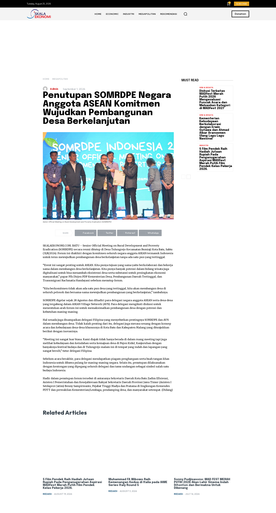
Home (46, 79)
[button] (185, 14)
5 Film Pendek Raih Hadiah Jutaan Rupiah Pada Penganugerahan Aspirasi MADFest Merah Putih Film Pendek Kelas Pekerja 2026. (215, 159)
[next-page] (189, 177)
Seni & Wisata (206, 87)
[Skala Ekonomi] (39, 14)
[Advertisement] (138, 44)
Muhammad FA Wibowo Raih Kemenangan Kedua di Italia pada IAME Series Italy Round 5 (137, 482)
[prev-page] (183, 177)
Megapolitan (60, 79)
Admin (54, 88)
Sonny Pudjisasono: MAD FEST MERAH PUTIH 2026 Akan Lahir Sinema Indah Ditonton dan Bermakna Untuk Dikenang (202, 483)
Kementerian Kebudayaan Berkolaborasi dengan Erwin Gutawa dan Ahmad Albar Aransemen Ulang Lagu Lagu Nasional (214, 128)
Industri (203, 145)
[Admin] (46, 88)
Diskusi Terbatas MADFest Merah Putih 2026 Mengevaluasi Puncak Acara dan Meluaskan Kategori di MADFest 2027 (214, 100)
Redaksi (47, 494)
